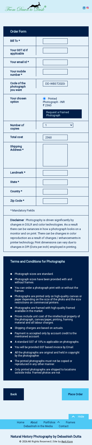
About (34, 422)
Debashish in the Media (38, 426)
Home (20, 422)
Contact (64, 426)
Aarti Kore (67, 441)
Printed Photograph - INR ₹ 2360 (54, 102)
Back (13, 394)
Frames (70, 422)
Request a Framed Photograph (57, 114)
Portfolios (50, 422)
